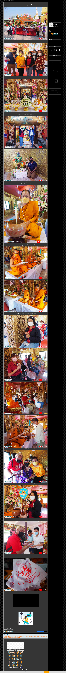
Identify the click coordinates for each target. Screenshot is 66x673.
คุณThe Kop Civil (35, 636)
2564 (51, 41)
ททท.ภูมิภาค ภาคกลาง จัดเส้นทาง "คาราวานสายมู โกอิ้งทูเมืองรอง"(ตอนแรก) (55, 58)
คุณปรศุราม (15, 636)
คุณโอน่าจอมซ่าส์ (6, 636)
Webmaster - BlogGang (54, 90)
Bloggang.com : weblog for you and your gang (8, 0)
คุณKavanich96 (11, 636)
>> (59, 46)
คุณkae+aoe (15, 637)
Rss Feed (51, 29)
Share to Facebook (40, 631)
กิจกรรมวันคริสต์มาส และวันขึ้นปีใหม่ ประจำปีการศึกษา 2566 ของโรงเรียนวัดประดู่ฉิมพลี (55, 66)
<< (49, 46)
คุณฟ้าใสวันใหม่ (26, 636)
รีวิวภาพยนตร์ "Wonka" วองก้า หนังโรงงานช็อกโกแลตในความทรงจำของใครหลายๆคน (55, 73)
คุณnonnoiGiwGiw (19, 637)
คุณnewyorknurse (11, 637)
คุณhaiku (7, 637)
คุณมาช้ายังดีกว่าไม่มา (41, 636)
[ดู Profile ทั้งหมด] (55, 26)
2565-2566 (52, 42)
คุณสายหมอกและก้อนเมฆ (20, 636)
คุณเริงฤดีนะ (31, 636)
